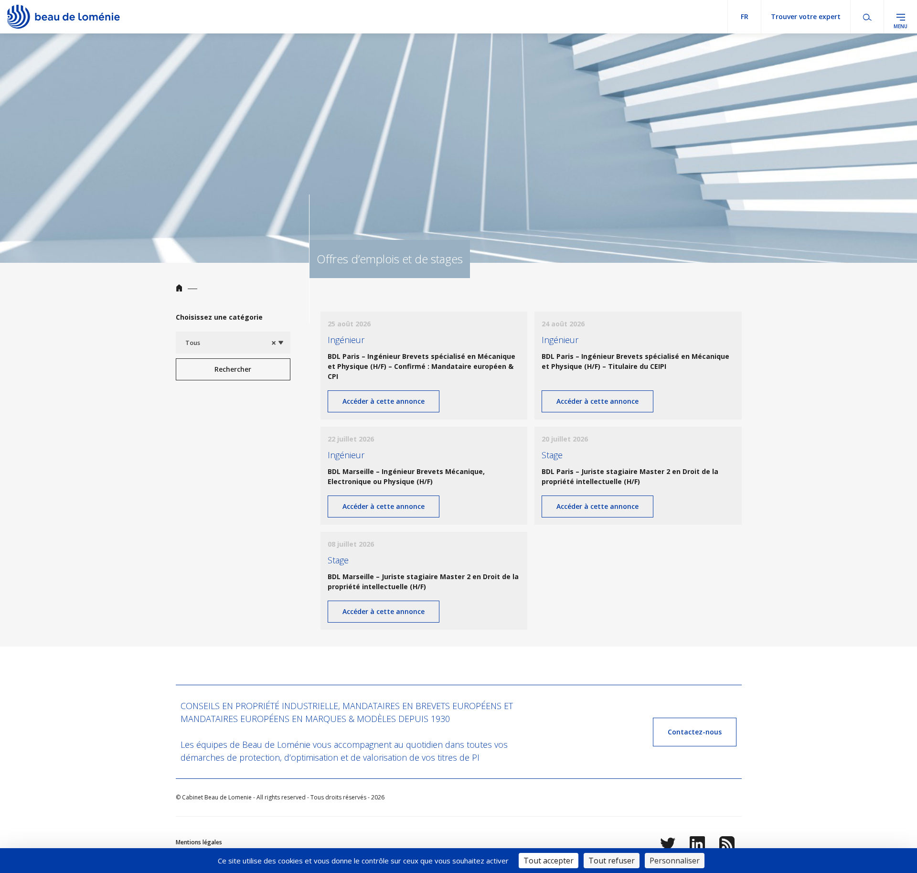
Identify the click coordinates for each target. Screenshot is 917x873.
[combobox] (233, 343)
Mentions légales (199, 842)
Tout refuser (611, 860)
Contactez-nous (695, 731)
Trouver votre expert (806, 16)
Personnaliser (675, 860)
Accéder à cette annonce (383, 401)
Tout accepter (548, 860)
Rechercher (232, 369)
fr (744, 16)
